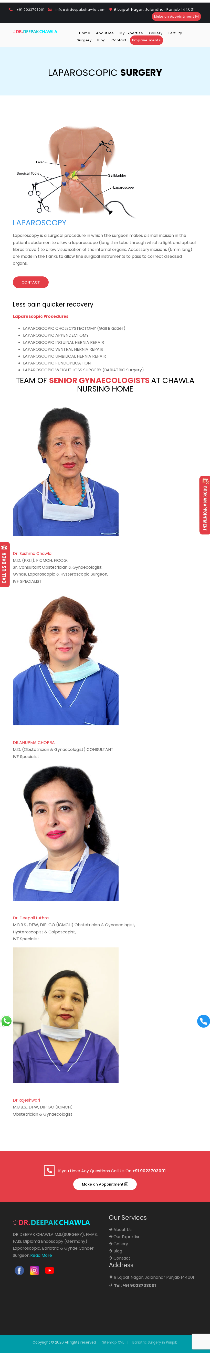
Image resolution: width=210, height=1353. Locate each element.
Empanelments (146, 40)
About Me (105, 33)
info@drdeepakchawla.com (81, 9)
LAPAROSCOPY (39, 222)
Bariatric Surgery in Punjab (154, 1342)
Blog (101, 40)
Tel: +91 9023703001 (135, 1285)
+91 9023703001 (30, 9)
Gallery (156, 33)
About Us (122, 1230)
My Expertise (131, 33)
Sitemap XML (113, 1342)
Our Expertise (126, 1237)
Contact (119, 40)
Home (84, 33)
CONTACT (31, 282)
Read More (41, 1255)
